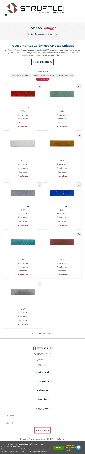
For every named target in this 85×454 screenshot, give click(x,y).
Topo (48, 333)
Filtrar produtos (41, 62)
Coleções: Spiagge (64, 75)
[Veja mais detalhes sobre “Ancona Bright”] (23, 242)
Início (30, 34)
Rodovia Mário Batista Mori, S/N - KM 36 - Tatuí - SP (43, 439)
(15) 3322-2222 (44, 354)
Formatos (42, 381)
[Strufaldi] (35, 8)
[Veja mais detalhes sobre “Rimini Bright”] (62, 143)
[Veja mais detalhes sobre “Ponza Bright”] (23, 192)
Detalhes (24, 126)
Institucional (42, 372)
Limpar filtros (42, 79)
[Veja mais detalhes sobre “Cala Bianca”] (23, 143)
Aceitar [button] (58, 448)
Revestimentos (41, 34)
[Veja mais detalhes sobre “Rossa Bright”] (23, 93)
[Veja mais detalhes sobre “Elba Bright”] (62, 192)
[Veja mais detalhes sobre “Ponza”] (23, 291)
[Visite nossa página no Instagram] (40, 364)
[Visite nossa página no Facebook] (46, 364)
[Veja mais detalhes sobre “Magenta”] (62, 242)
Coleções (42, 399)
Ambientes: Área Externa (43, 75)
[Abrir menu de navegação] (5, 15)
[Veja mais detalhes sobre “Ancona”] (62, 93)
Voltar (37, 333)
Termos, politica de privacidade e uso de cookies (73, 447)
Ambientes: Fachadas (20, 75)
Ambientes (42, 390)
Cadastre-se (42, 430)
